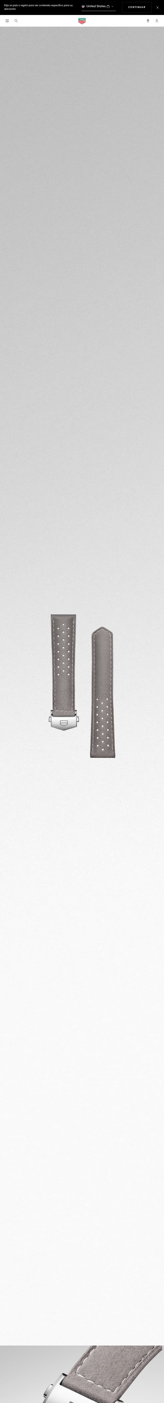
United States (96, 6)
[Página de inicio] (82, 20)
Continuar (140, 7)
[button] (157, 21)
